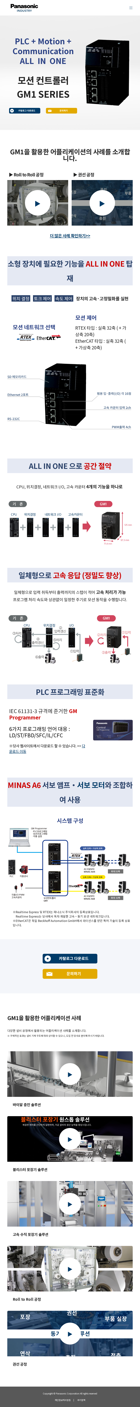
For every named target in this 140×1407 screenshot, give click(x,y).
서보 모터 (91, 785)
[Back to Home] (24, 11)
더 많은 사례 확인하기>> (70, 235)
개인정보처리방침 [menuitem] (63, 1400)
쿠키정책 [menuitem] (81, 1400)
